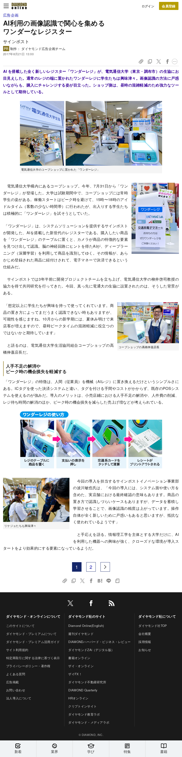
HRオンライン (78, 698)
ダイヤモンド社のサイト (87, 616)
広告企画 (10, 15)
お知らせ (144, 650)
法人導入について (19, 698)
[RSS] (111, 604)
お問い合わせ (15, 690)
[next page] (105, 567)
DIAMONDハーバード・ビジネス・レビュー (99, 641)
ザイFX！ (75, 674)
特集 (127, 751)
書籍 (164, 751)
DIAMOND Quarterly (82, 690)
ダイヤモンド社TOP (152, 625)
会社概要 (144, 633)
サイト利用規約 (17, 650)
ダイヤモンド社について (157, 616)
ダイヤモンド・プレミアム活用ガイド (33, 641)
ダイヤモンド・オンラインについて (33, 616)
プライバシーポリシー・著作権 (28, 666)
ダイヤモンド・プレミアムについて (31, 633)
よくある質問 (15, 674)
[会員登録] (168, 6)
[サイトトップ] (19, 6)
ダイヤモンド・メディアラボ (88, 722)
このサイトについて (20, 625)
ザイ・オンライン (81, 666)
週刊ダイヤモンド (81, 633)
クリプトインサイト (82, 706)
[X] (70, 604)
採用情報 (144, 641)
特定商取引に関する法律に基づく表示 (33, 658)
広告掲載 (12, 682)
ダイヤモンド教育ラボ (84, 714)
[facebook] (91, 604)
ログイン (148, 6)
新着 (18, 751)
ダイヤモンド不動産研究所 (87, 682)
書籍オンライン (79, 658)
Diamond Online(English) (86, 625)
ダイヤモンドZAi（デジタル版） (91, 650)
